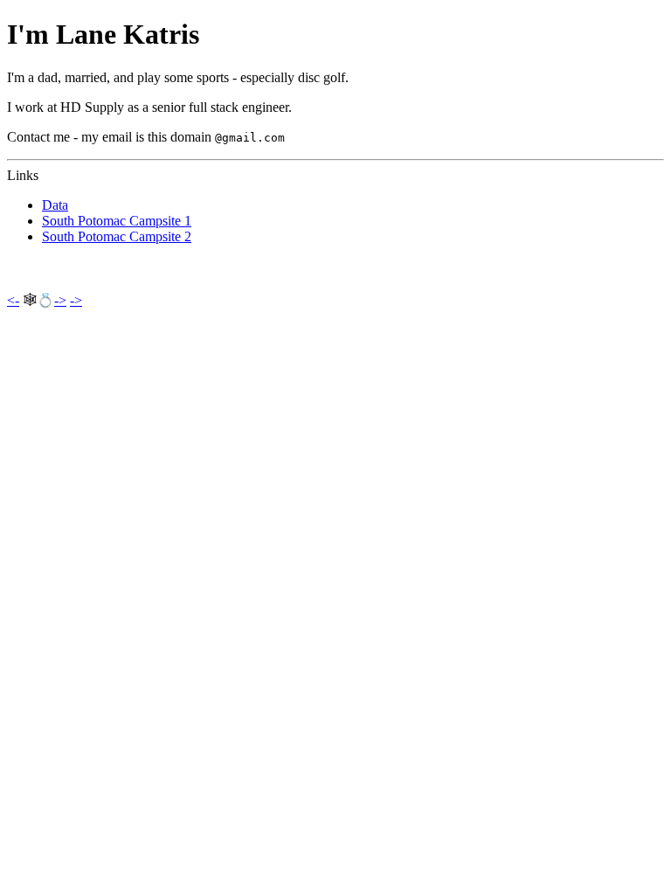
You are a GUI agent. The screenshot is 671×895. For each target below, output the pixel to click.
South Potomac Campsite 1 (116, 220)
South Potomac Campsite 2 (116, 236)
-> (60, 300)
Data (55, 205)
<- (13, 300)
